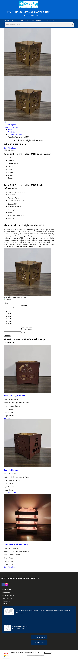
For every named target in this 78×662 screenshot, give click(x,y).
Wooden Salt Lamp (15, 134)
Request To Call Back (11, 127)
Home (10, 129)
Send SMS (40, 642)
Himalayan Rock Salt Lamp (16, 544)
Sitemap (5, 604)
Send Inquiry (11, 125)
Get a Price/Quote (10, 148)
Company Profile (23, 20)
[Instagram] (6, 585)
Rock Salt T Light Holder (14, 395)
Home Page (9, 20)
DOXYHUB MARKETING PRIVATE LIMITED (28, 13)
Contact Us (50, 20)
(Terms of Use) (48, 653)
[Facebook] (3, 585)
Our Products (37, 20)
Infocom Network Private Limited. (35, 655)
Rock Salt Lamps (11, 470)
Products (11, 132)
